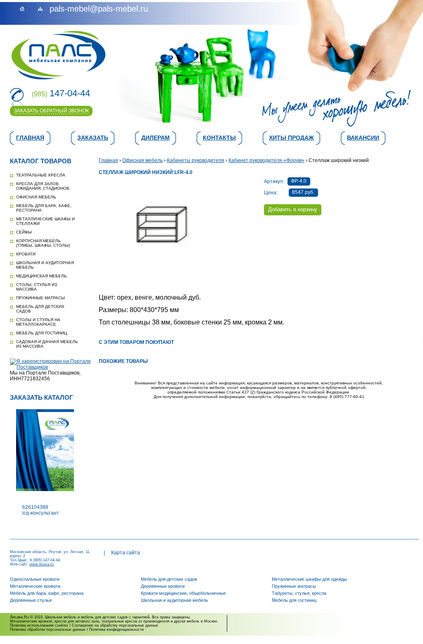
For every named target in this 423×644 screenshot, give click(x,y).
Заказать (92, 137)
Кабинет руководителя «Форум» (266, 160)
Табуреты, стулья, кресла (299, 593)
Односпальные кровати (34, 579)
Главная (30, 137)
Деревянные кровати (163, 586)
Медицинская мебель (41, 276)
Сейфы (24, 232)
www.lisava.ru (41, 564)
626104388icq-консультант (40, 510)
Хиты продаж (291, 137)
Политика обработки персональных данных (48, 629)
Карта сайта (125, 553)
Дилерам (155, 137)
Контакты (219, 137)
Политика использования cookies (39, 625)
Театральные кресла (40, 175)
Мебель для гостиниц (41, 333)
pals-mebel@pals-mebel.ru (99, 8)
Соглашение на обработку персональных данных (115, 625)
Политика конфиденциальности (116, 629)
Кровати (26, 254)
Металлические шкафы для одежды (309, 579)
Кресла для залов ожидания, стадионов (42, 186)
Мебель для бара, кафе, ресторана (46, 593)
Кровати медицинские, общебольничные (183, 593)
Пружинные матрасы (40, 298)
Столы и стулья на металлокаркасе (38, 322)
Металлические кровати (35, 586)
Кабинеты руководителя (195, 160)
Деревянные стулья (31, 600)
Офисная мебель (36, 197)
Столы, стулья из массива (36, 286)
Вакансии (363, 137)
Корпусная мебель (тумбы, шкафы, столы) (43, 243)
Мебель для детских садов (169, 579)
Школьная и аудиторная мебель (174, 600)
